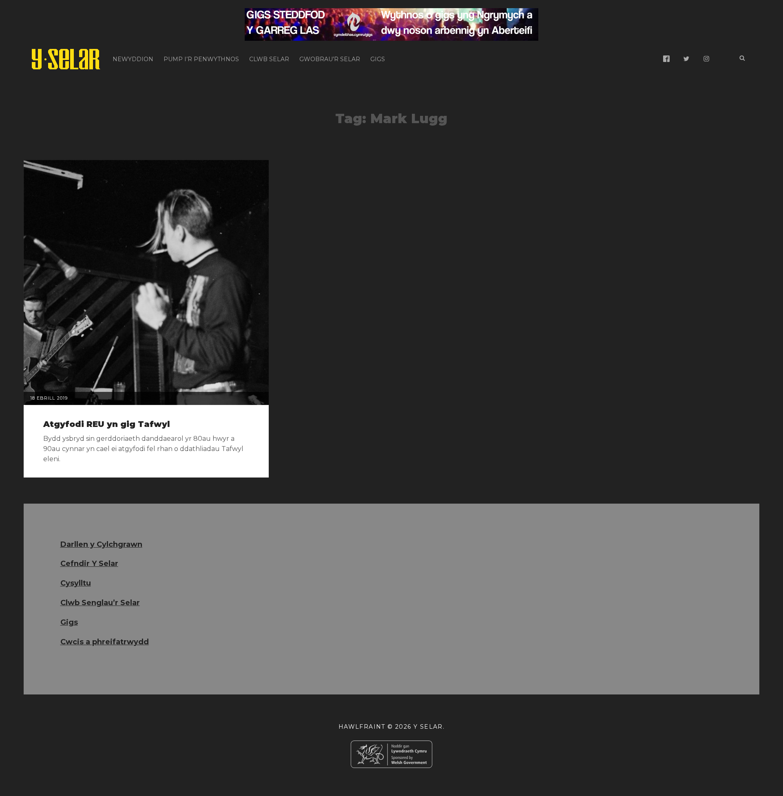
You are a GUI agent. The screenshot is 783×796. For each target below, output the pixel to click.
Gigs (377, 59)
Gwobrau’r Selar (329, 59)
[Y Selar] (66, 59)
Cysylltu (75, 583)
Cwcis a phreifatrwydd (104, 641)
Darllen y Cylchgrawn (101, 544)
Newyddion (133, 59)
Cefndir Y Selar (89, 563)
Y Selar (428, 726)
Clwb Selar (269, 59)
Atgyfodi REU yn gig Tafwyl (106, 424)
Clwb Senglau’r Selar (100, 602)
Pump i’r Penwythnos (201, 59)
